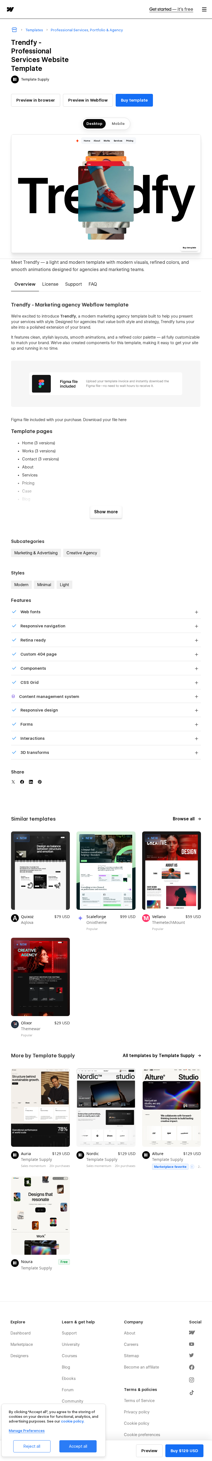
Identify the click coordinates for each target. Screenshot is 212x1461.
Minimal (44, 585)
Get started (171, 9)
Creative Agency (82, 553)
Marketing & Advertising (36, 553)
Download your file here (104, 420)
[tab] (25, 285)
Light (64, 585)
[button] (204, 9)
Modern (21, 585)
